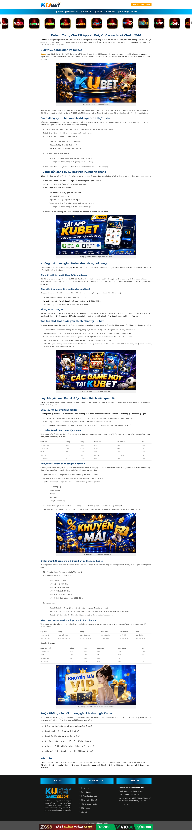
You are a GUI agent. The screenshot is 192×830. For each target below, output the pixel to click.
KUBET (60, 12)
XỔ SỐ (99, 12)
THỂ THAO (87, 12)
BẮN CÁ (111, 12)
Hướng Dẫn (72, 12)
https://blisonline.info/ (135, 788)
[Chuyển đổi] (42, 726)
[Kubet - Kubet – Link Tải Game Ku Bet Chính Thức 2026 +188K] (50, 4)
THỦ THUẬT (124, 12)
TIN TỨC (134, 12)
